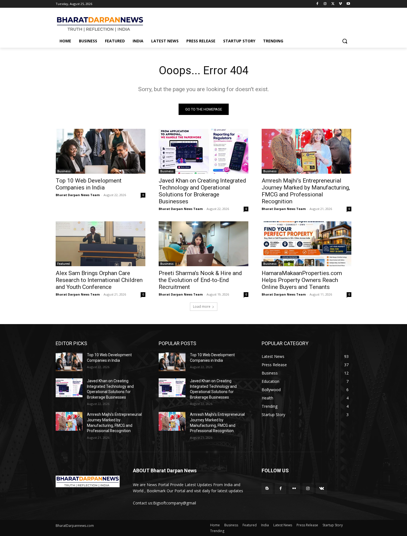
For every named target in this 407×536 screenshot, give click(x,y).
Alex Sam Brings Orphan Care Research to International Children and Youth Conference (99, 280)
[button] (344, 41)
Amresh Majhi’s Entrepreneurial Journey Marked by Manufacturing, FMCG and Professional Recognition (306, 191)
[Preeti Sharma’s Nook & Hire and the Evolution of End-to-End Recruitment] (203, 243)
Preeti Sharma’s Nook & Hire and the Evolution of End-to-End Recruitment (200, 280)
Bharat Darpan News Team (78, 195)
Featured (63, 264)
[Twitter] (333, 4)
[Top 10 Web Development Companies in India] (100, 151)
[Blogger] (267, 488)
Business (64, 171)
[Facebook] (317, 4)
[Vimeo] (340, 4)
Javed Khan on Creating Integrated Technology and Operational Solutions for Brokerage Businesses (202, 191)
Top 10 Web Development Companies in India (89, 184)
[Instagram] (325, 4)
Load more (201, 306)
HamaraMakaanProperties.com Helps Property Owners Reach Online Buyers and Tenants (302, 280)
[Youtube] (348, 4)
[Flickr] (294, 488)
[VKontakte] (321, 488)
